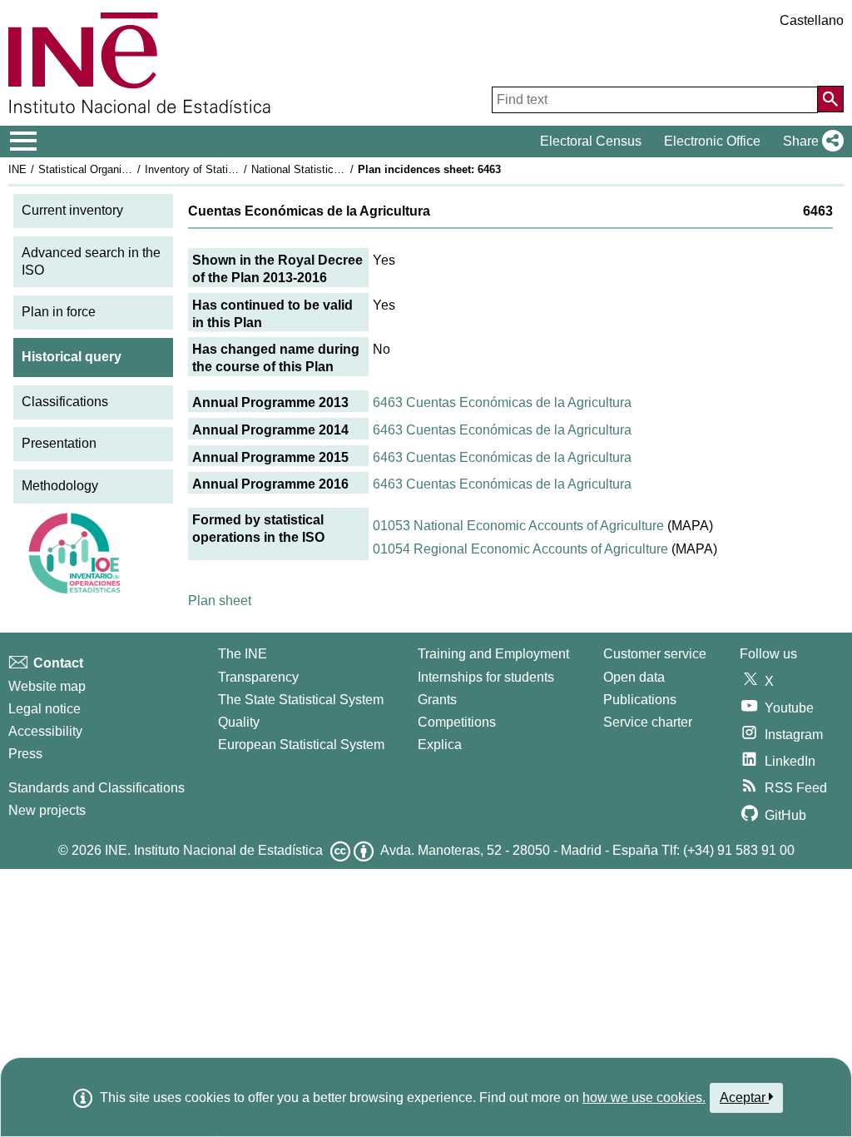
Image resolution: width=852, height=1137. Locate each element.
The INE (242, 654)
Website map (47, 686)
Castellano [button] (812, 20)
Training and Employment (493, 654)
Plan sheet (219, 600)
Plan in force (59, 312)
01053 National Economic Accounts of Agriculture (518, 526)
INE (17, 169)
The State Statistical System (301, 700)
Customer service (654, 654)
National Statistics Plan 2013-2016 (334, 169)
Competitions (457, 722)
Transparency (258, 677)
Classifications (65, 402)
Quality (239, 722)
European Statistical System (301, 744)
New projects (47, 810)
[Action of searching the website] (830, 99)
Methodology (60, 486)
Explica (440, 744)
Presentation (59, 443)
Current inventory (72, 210)
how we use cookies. (644, 1097)
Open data (634, 677)
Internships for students (486, 677)
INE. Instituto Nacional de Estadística (214, 850)
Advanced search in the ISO (91, 261)
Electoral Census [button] (590, 141)
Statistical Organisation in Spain (115, 169)
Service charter (647, 722)
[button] (810, 141)
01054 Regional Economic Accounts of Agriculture (520, 549)
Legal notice (44, 709)
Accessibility (45, 731)
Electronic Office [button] (712, 141)
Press (25, 754)
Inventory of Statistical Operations (227, 169)
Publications (639, 700)
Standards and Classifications (96, 788)
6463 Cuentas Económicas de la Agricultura (502, 402)
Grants (437, 700)
